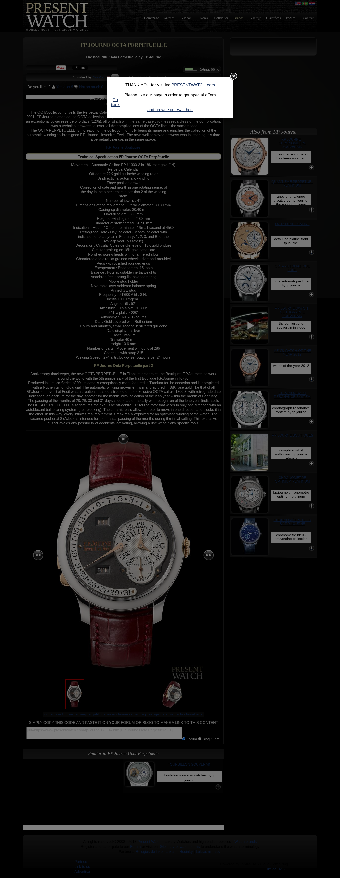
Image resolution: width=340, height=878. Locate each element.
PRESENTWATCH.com (193, 85)
